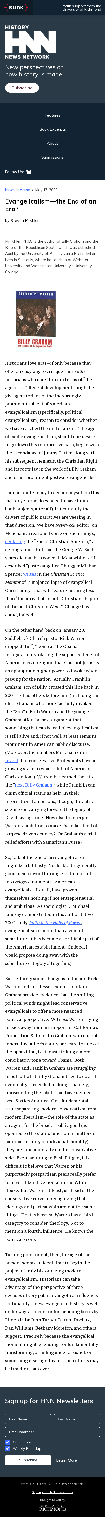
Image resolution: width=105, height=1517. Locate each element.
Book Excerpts (52, 129)
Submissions (52, 157)
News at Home (17, 189)
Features (53, 115)
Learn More (66, 1460)
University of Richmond (82, 9)
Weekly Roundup (27, 1448)
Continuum (22, 1442)
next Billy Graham (33, 785)
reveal (11, 760)
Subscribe (22, 88)
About (52, 143)
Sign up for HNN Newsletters (52, 1492)
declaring (15, 541)
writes (29, 574)
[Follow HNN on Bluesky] (28, 171)
